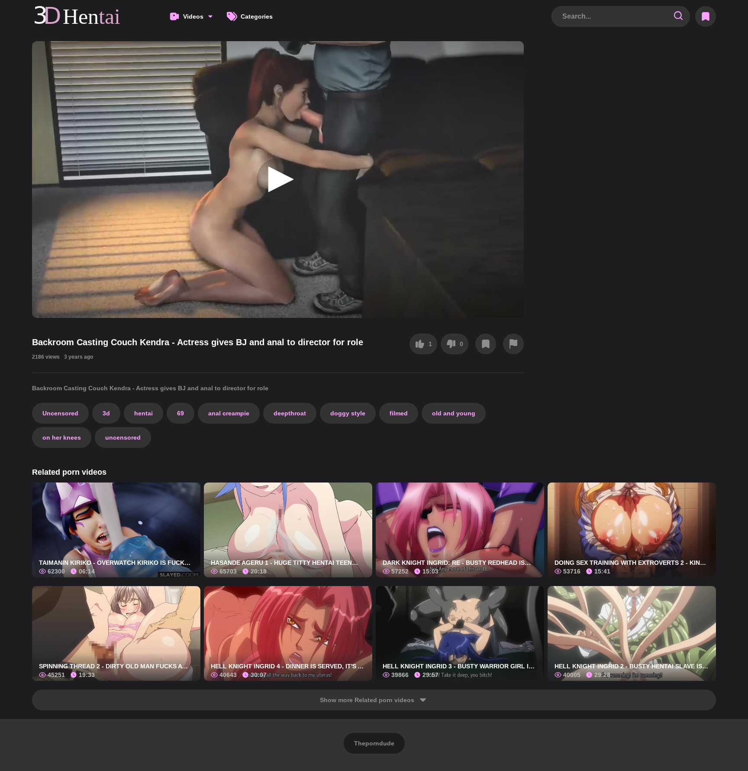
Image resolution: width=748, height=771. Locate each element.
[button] (278, 179)
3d (106, 413)
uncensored (123, 437)
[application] (278, 179)
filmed (399, 413)
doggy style (347, 413)
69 (180, 413)
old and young (453, 413)
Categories (257, 16)
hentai (143, 413)
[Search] (678, 16)
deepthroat (290, 413)
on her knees (61, 437)
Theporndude (374, 743)
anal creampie (228, 413)
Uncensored (60, 413)
